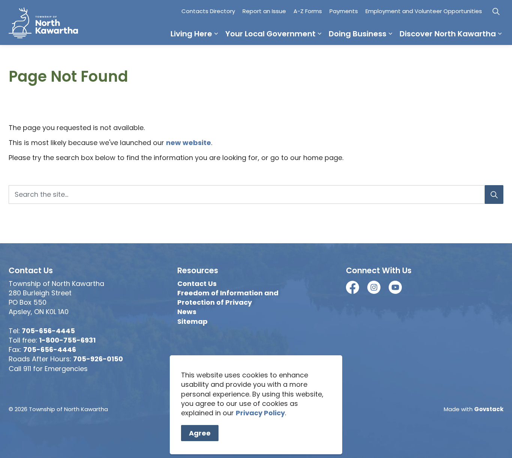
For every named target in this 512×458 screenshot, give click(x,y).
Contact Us (197, 283)
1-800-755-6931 (67, 340)
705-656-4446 (49, 349)
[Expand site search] (495, 11)
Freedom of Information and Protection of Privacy (227, 297)
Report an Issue (264, 11)
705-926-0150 (98, 359)
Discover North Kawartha (448, 33)
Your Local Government (270, 33)
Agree (200, 433)
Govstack (488, 409)
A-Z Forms (307, 11)
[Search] (494, 194)
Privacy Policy (260, 413)
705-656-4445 (48, 330)
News (186, 311)
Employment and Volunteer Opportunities (423, 11)
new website (188, 142)
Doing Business (357, 33)
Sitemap (192, 321)
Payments (343, 11)
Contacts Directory (208, 11)
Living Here (191, 33)
